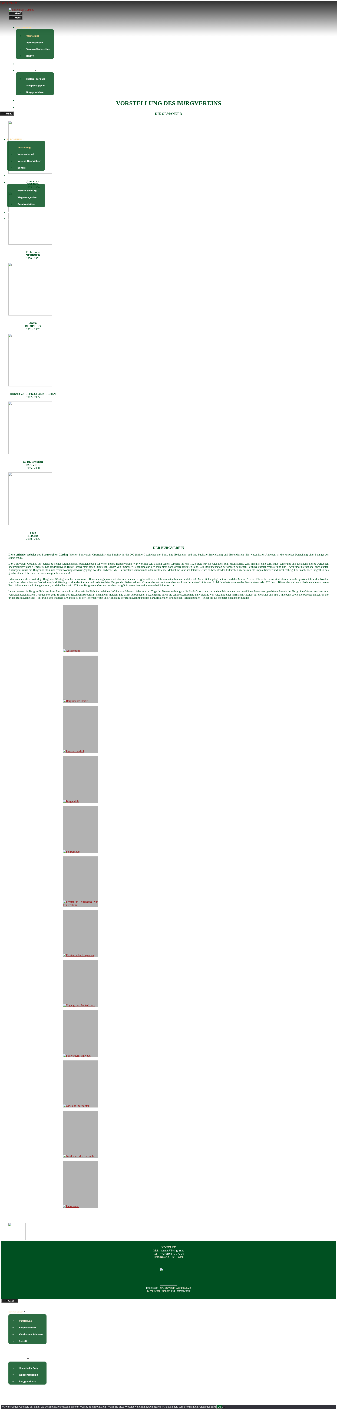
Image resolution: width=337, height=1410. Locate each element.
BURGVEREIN (23, 27)
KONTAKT (21, 107)
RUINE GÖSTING (25, 70)
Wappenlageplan (35, 85)
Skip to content (8, 2)
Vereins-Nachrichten (38, 49)
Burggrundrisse (35, 92)
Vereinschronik (35, 42)
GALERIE (21, 100)
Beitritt (30, 55)
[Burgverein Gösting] (21, 9)
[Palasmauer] (80, 1184)
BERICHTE (22, 64)
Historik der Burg (35, 78)
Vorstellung (32, 35)
